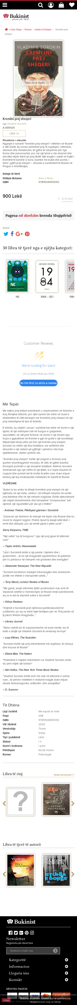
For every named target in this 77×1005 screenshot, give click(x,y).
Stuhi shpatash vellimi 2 (56, 821)
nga (4, 123)
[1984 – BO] (47, 276)
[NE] (17, 276)
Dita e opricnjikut (20, 890)
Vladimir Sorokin (17, 123)
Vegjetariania (20, 819)
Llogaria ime (19, 973)
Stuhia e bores (56, 890)
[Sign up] (55, 950)
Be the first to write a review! (38, 383)
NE (17, 296)
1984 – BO (47, 296)
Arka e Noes (45, 178)
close (6, 1000)
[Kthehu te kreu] (6, 29)
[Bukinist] (16, 17)
